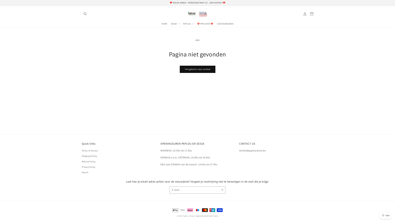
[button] (85, 13)
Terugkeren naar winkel (197, 69)
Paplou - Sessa (188, 216)
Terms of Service (90, 150)
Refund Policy (89, 161)
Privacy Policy (88, 167)
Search (85, 172)
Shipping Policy (89, 156)
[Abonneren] (221, 190)
